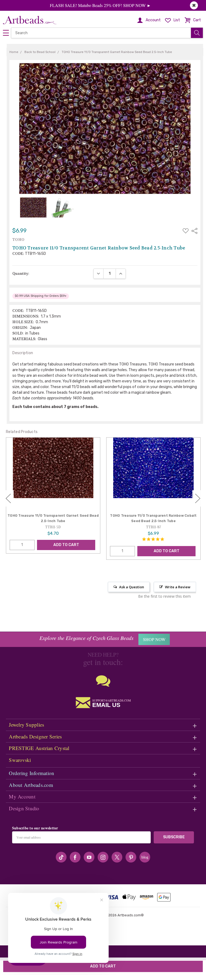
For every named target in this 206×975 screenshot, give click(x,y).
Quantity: (20, 273)
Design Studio (24, 808)
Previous (8, 498)
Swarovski (20, 759)
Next (197, 498)
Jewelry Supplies (26, 724)
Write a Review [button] (177, 587)
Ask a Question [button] (131, 587)
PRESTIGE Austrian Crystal (39, 748)
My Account (22, 796)
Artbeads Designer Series (35, 736)
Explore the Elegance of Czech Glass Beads (86, 637)
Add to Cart (66, 545)
